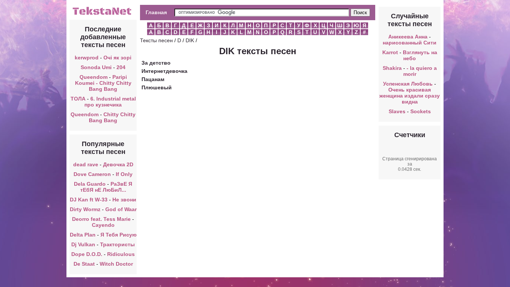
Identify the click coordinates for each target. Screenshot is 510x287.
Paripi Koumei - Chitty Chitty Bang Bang (103, 83)
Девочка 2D (118, 164)
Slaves (397, 111)
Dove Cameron (92, 174)
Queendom (94, 77)
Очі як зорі (117, 58)
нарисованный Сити (409, 43)
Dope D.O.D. (86, 254)
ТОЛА (78, 99)
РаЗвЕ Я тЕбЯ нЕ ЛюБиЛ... (106, 187)
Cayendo (103, 225)
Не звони (124, 200)
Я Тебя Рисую (118, 235)
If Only (124, 174)
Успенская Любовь (408, 84)
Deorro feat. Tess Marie (101, 219)
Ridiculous (121, 254)
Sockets (420, 111)
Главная (156, 12)
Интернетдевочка (164, 71)
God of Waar (121, 209)
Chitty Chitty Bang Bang (112, 117)
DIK (190, 40)
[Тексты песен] (103, 14)
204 (120, 67)
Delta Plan (83, 235)
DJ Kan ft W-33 (89, 200)
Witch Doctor (116, 264)
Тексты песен (156, 40)
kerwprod (87, 58)
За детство (156, 63)
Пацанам (153, 79)
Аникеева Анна (407, 37)
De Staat (84, 264)
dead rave (85, 164)
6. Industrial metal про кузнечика (110, 102)
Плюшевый (157, 87)
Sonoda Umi (96, 67)
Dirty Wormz (85, 209)
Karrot (390, 52)
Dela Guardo (90, 184)
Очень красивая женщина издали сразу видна (409, 96)
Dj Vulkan (83, 244)
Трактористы (117, 244)
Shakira (392, 68)
